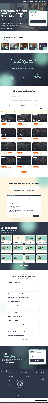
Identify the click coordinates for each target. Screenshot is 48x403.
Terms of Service (43, 373)
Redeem (41, 1)
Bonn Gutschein (21, 387)
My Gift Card (11, 373)
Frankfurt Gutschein (18, 376)
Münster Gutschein (21, 393)
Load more (24, 171)
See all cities (23, 265)
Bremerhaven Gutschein (22, 391)
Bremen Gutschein (21, 382)
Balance (28, 1)
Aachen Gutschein (21, 389)
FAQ (9, 380)
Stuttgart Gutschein (18, 380)
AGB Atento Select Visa (43, 375)
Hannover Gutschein (21, 384)
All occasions (27, 380)
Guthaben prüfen (11, 381)
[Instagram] (3, 373)
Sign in (45, 1)
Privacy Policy (43, 372)
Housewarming (27, 379)
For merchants (36, 1)
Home (9, 372)
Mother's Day (27, 376)
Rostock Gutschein (18, 389)
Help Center (34, 373)
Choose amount (33, 15)
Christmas (26, 373)
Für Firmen (10, 384)
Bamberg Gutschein (18, 395)
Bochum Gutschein (18, 391)
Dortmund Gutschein (18, 387)
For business (31, 1)
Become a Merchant (36, 372)
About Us (10, 379)
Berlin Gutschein (18, 372)
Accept (44, 400)
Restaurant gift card (12, 376)
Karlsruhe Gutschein (18, 384)
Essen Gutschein (21, 376)
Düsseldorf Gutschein (21, 380)
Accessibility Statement (42, 379)
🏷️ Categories (37, 105)
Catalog (24, 1)
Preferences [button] (15, 400)
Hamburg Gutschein (21, 372)
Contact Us (10, 383)
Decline (38, 400)
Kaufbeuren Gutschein (18, 393)
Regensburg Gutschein (22, 386)
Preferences (31, 400)
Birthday (26, 372)
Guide (9, 377)
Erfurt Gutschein (18, 378)
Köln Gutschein (21, 374)
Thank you (26, 377)
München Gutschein (18, 374)
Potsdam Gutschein (18, 386)
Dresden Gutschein (21, 378)
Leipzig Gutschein (18, 382)
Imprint (42, 377)
